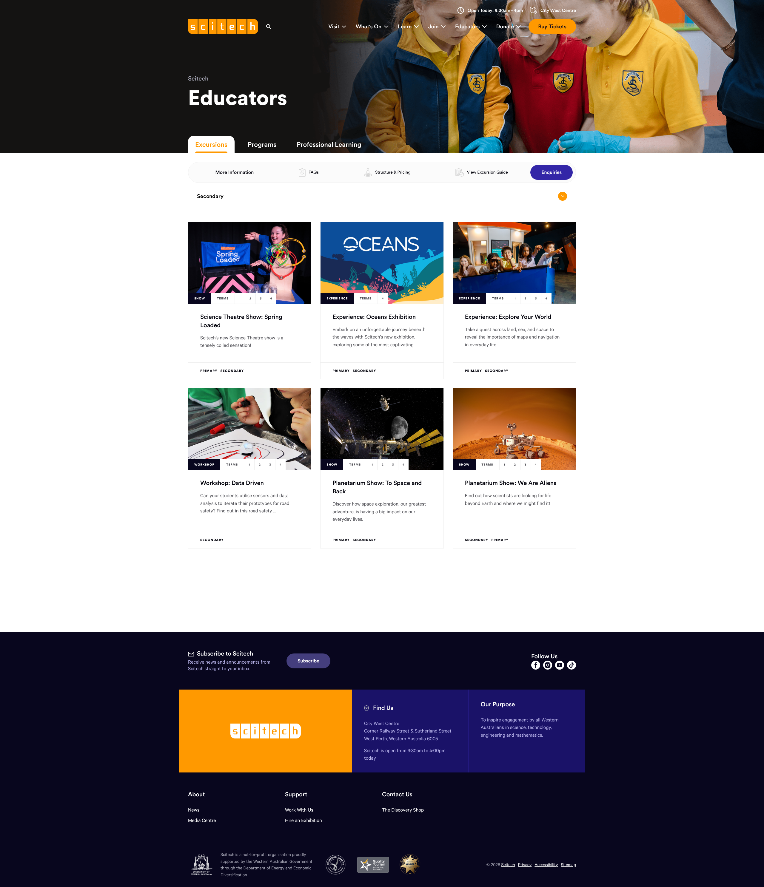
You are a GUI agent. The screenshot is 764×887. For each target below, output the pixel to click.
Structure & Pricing (392, 172)
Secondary (210, 196)
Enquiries (551, 172)
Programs (262, 144)
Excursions (211, 144)
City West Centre (558, 10)
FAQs (314, 172)
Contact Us (397, 794)
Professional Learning (329, 144)
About (196, 794)
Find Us (383, 708)
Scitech (198, 78)
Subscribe (308, 661)
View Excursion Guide (487, 172)
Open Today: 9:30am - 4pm (495, 10)
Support (296, 794)
